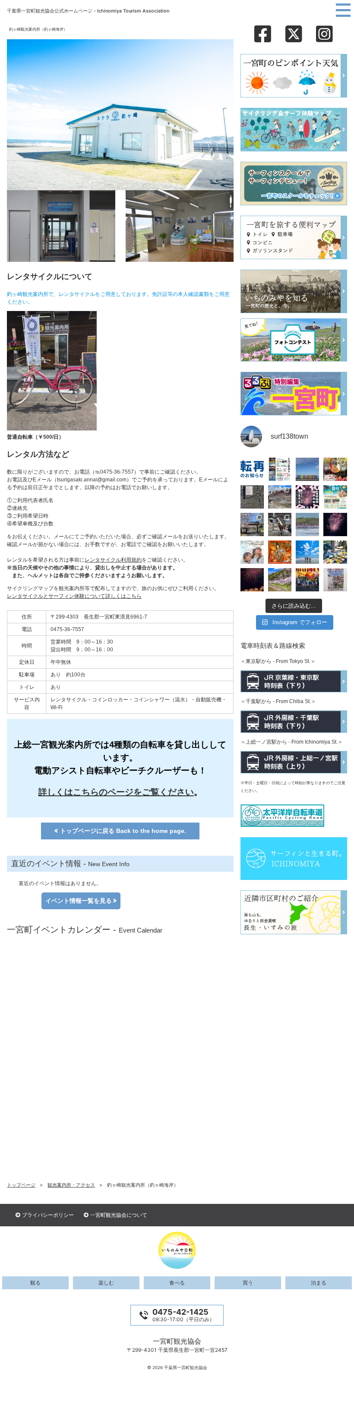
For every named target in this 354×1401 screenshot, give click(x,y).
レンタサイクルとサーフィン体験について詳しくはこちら (74, 596)
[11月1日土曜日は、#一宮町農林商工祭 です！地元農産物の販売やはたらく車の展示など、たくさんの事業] (335, 579)
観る (35, 1283)
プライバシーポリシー (48, 1215)
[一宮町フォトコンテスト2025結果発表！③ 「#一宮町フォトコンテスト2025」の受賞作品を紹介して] (252, 579)
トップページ (21, 1185)
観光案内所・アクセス (71, 1185)
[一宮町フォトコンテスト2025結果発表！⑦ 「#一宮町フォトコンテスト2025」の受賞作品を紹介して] (252, 552)
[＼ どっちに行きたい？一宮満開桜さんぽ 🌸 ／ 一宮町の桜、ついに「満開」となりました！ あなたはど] (252, 524)
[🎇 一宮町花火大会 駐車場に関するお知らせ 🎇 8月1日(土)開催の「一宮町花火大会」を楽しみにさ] (252, 497)
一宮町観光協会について (118, 1215)
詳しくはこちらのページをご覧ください (116, 792)
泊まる (318, 1283)
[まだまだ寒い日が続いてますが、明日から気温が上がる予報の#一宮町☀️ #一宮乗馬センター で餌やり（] (279, 524)
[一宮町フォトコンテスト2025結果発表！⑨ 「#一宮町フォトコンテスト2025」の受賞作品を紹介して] (307, 524)
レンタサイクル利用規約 (113, 560)
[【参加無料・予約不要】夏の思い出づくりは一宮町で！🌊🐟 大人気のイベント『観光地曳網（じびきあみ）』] (279, 497)
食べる (177, 1283)
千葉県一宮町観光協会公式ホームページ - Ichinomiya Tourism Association (88, 11)
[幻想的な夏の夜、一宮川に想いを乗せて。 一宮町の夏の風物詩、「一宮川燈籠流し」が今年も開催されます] (335, 469)
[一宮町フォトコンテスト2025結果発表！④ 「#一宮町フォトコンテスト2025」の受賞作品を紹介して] (335, 552)
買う (248, 1283)
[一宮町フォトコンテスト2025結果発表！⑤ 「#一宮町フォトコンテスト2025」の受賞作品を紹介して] (307, 552)
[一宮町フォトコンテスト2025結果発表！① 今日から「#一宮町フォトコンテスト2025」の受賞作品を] (307, 579)
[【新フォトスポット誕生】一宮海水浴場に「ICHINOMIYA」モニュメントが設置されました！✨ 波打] (307, 469)
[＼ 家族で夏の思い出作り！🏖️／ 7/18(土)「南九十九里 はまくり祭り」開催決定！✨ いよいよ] (335, 497)
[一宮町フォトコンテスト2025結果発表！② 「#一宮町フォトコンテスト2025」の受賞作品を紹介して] (279, 579)
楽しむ (106, 1283)
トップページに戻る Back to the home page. (123, 830)
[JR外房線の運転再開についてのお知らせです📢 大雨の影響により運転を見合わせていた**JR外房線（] (252, 469)
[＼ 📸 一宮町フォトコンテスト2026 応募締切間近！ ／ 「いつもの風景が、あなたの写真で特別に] (279, 469)
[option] (69, 900)
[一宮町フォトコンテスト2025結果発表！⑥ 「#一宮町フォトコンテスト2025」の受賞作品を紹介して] (279, 552)
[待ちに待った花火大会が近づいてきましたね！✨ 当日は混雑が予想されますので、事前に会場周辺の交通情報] (307, 497)
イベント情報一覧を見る (78, 900)
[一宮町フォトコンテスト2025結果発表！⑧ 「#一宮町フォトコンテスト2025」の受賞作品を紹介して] (335, 524)
